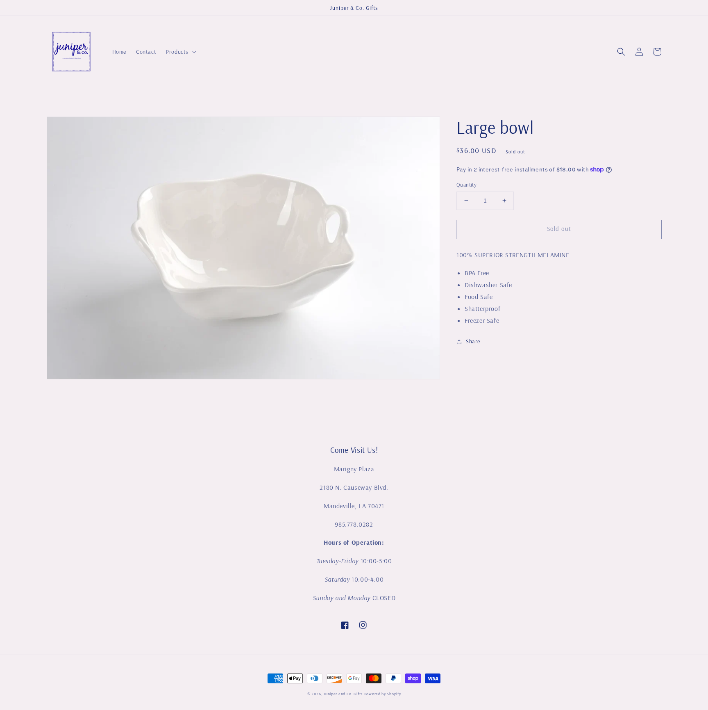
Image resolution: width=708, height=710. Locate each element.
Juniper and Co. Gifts (343, 693)
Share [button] (473, 341)
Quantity (466, 184)
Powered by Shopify (382, 693)
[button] (621, 52)
